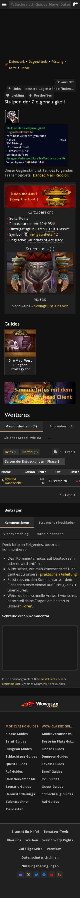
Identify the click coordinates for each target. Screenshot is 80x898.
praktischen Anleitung (58, 574)
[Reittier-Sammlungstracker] (40, 393)
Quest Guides (16, 764)
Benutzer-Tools (56, 831)
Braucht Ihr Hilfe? (25, 831)
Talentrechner (17, 801)
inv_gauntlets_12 (43, 234)
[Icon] (12, 116)
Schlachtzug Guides (21, 756)
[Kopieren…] (55, 451)
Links (17, 89)
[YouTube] (51, 874)
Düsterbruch (58, 481)
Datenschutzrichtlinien (40, 857)
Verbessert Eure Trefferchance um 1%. (42, 158)
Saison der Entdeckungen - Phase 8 (32, 461)
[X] (28, 874)
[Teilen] (75, 4)
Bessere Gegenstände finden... (49, 89)
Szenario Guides (18, 786)
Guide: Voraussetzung (59, 734)
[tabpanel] (40, 473)
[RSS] (59, 874)
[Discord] (20, 874)
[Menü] (4, 4)
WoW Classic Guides (59, 726)
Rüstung (57, 61)
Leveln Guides (53, 764)
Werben (32, 840)
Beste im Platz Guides (59, 741)
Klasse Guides (17, 734)
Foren (27, 606)
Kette (13, 68)
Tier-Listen (14, 809)
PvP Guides (50, 779)
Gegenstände (38, 61)
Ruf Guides (14, 771)
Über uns (14, 840)
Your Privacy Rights (57, 840)
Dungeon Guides (19, 749)
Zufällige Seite (30, 849)
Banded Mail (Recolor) (51, 175)
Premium (54, 849)
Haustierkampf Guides (23, 779)
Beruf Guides (16, 741)
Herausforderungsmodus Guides (23, 794)
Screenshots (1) (40, 248)
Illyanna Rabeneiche (13, 481)
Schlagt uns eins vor (51, 306)
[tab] (21, 426)
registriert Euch (11, 683)
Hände (25, 68)
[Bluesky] (36, 874)
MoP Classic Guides (22, 726)
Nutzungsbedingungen (40, 866)
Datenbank (17, 61)
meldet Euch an (49, 679)
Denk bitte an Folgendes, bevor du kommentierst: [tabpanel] (40, 613)
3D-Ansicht (65, 82)
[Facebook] (44, 874)
